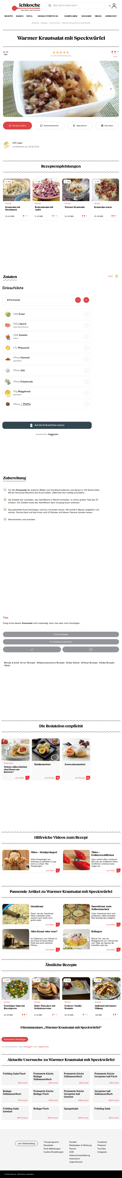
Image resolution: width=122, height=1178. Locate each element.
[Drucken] (90, 649)
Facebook (102, 1142)
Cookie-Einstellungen (54, 1152)
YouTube (101, 1148)
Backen (20, 16)
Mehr (7, 665)
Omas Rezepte (90, 663)
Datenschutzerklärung (79, 1155)
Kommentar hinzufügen (15, 1039)
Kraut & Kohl (12, 663)
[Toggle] (113, 6)
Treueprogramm (51, 1142)
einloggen (28, 1046)
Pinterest (101, 1145)
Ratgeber (86, 16)
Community (111, 16)
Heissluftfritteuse (48, 16)
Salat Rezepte (108, 663)
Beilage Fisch (41, 1108)
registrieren (43, 1046)
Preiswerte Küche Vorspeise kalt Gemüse (74, 1094)
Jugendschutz (75, 1162)
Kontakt (72, 1142)
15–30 (5, 52)
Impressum (74, 1158)
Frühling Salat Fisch (14, 1073)
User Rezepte (28, 663)
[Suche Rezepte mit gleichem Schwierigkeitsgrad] (115, 52)
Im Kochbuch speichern (61, 642)
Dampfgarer (71, 16)
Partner (72, 1148)
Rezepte (9, 16)
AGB (71, 1152)
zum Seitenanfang (26, 1143)
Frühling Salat (102, 1108)
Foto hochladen (61, 634)
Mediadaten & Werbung (80, 1145)
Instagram (102, 1152)
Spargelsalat (71, 1108)
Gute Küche (74, 663)
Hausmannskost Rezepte (51, 663)
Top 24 (29, 16)
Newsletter (49, 1145)
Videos (98, 16)
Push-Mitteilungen (52, 1148)
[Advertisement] (61, 807)
